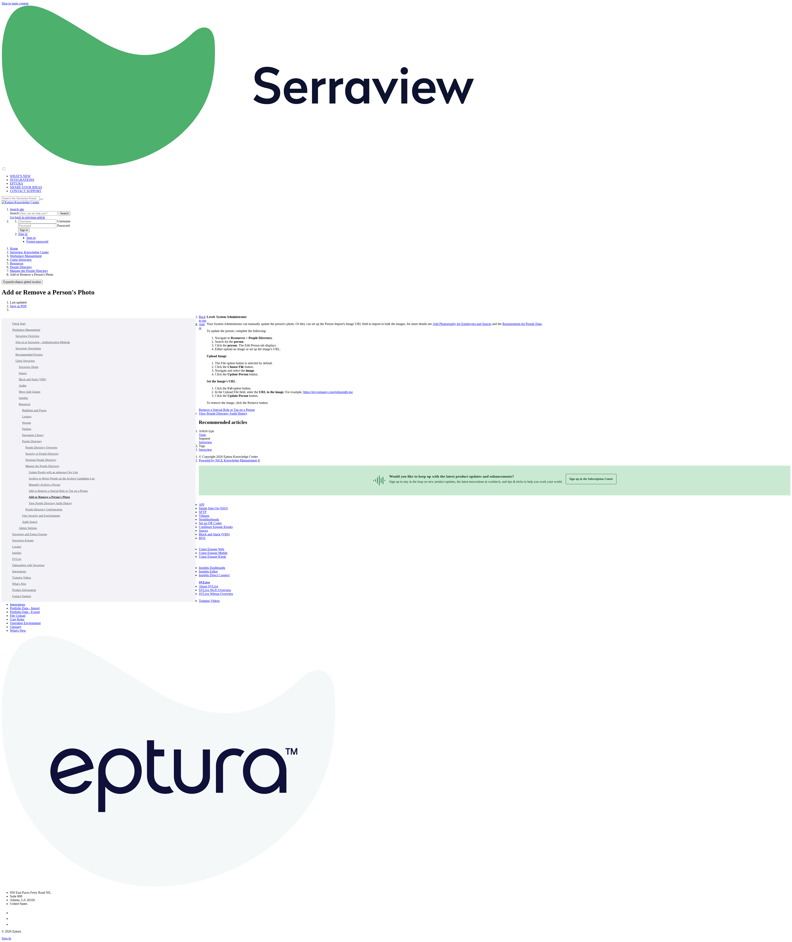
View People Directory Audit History (50, 503)
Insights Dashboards (212, 567)
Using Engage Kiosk (212, 556)
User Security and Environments (41, 515)
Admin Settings (28, 528)
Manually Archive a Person (44, 484)
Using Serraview (21, 259)
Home (14, 248)
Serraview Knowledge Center (29, 252)
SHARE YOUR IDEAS (26, 187)
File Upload (17, 615)
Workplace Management (26, 256)
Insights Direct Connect (214, 575)
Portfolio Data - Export (25, 612)
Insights (23, 398)
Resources (16, 263)
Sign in (24, 230)
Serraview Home (28, 367)
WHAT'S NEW (20, 176)
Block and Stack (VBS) (32, 379)
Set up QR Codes (210, 523)
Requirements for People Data (522, 324)
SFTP (202, 512)
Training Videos (21, 577)
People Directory (21, 267)
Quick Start (19, 323)
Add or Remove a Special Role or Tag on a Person (58, 490)
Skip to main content (15, 3)
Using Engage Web (211, 549)
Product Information (24, 590)
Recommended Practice (29, 354)
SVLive (16, 559)
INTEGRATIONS (22, 180)
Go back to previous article (27, 217)
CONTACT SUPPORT (25, 191)
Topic (202, 435)
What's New (19, 583)
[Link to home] (20, 202)
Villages (204, 515)
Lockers (26, 416)
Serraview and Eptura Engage (29, 534)
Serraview (205, 442)
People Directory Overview (41, 447)
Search (15, 213)
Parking (26, 429)
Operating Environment (25, 623)
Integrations (19, 571)
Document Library (33, 435)
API (201, 504)
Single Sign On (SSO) (213, 508)
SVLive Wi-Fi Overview (215, 590)
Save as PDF (18, 306)
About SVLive (208, 586)
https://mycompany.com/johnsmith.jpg (328, 392)
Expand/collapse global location (22, 282)
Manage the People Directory (29, 271)
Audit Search (29, 521)
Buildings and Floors (34, 410)
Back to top (202, 318)
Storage (26, 422)
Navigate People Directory (40, 460)
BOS (202, 538)
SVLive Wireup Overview (216, 594)
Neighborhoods (209, 519)
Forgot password (37, 241)
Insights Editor (208, 571)
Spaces (23, 373)
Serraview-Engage (23, 540)
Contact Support (21, 596)
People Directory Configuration (43, 509)
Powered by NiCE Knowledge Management (229, 460)
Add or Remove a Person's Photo (49, 497)
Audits (22, 385)
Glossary (15, 627)
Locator (16, 546)
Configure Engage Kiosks (216, 527)
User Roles (17, 619)
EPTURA (16, 183)
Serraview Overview (27, 336)
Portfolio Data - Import (25, 608)
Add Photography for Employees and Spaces (462, 324)
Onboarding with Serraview (28, 565)
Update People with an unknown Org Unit (53, 472)
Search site (17, 209)
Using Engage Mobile (213, 553)
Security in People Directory (42, 453)
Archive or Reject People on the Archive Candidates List (62, 478)
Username (63, 221)
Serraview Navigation (28, 348)
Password (63, 225)
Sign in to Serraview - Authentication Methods (42, 342)
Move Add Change (29, 391)
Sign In (6, 938)
